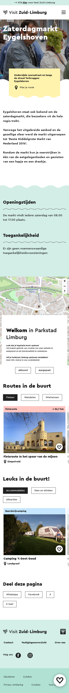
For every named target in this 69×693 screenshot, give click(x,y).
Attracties (11, 499)
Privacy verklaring (13, 685)
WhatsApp (12, 594)
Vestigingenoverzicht (34, 642)
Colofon (27, 677)
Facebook (33, 594)
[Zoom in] (64, 281)
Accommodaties (15, 490)
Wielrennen (52, 397)
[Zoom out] (64, 286)
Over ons (60, 642)
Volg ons (8, 654)
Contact (8, 642)
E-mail (9, 604)
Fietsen (10, 397)
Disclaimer (9, 677)
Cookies (35, 685)
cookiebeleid (33, 360)
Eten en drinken (43, 490)
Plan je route (27, 87)
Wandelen (30, 397)
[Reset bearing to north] (64, 291)
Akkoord (23, 370)
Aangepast (45, 370)
